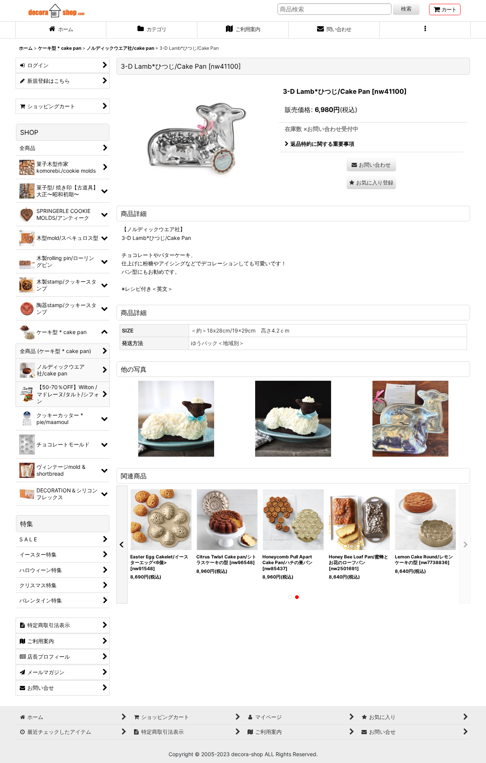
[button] (425, 30)
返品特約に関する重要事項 (322, 143)
